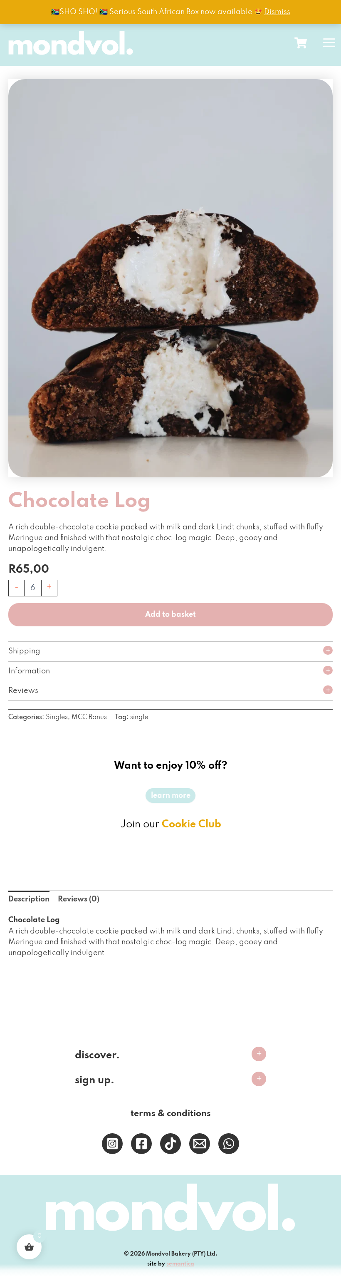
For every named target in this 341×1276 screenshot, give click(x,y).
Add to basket (170, 614)
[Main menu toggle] (329, 43)
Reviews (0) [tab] (78, 899)
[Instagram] (112, 1143)
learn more (170, 795)
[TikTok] (170, 1143)
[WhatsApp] (228, 1143)
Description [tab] (28, 899)
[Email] (199, 1143)
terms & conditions (171, 1113)
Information (29, 671)
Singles (57, 717)
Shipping (24, 651)
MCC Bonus (89, 717)
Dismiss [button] (277, 12)
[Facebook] (141, 1143)
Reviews (23, 691)
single (139, 717)
